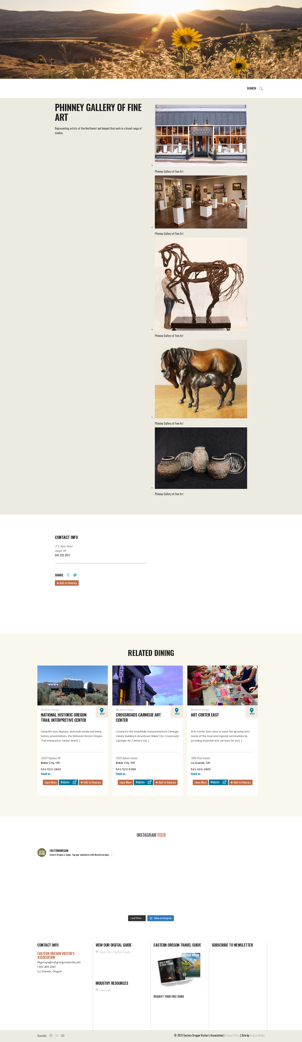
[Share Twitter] (75, 575)
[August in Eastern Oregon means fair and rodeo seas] (151, 873)
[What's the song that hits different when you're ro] (243, 900)
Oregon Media (257, 1035)
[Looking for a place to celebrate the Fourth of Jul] (151, 900)
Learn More (50, 782)
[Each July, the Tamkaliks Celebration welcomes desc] (243, 873)
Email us (46, 774)
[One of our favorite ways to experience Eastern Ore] (197, 873)
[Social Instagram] (56, 1035)
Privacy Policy (232, 1035)
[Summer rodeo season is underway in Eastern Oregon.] (105, 900)
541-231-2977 (62, 555)
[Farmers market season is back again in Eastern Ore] (197, 900)
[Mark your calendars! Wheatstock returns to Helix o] (105, 873)
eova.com (105, 990)
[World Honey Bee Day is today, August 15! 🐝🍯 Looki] (59, 873)
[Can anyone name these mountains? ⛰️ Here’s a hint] (59, 900)
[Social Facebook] (51, 1035)
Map (102, 714)
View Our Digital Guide (114, 952)
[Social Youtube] (63, 1035)
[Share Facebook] (68, 575)
